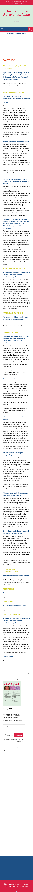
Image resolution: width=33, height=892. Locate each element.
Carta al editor (8, 656)
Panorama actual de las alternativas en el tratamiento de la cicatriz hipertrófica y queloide (16, 275)
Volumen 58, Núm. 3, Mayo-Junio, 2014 (14, 679)
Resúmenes (7, 593)
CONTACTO (22, 3)
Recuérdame (10, 735)
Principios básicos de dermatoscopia (16, 576)
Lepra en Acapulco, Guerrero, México (16, 141)
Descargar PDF (7, 709)
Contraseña (6, 727)
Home (7, 1)
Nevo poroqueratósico (10, 379)
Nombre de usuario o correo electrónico (13, 720)
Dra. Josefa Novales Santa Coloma (15, 606)
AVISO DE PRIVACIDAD (13, 3)
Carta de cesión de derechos (18, 1)
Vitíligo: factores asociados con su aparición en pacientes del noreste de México (16, 181)
